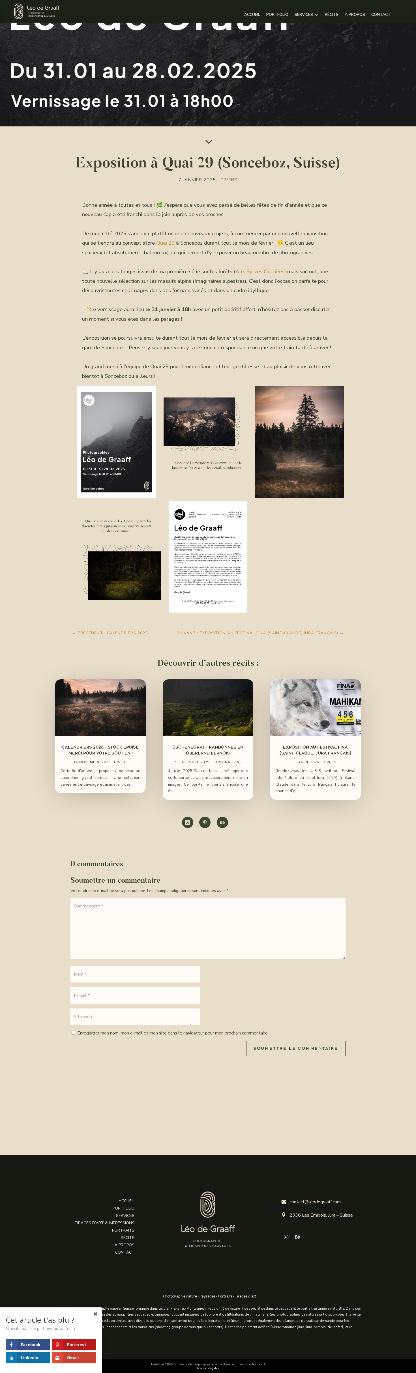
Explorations (227, 762)
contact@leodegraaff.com (311, 1202)
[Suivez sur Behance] (297, 1236)
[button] (116, 442)
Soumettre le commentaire (295, 1048)
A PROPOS (355, 15)
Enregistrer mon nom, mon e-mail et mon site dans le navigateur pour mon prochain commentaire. (173, 1033)
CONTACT (381, 15)
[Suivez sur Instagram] (286, 1236)
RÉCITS (331, 15)
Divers (228, 180)
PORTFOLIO (277, 15)
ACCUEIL (252, 15)
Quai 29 (165, 243)
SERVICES (304, 15)
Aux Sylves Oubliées (259, 271)
